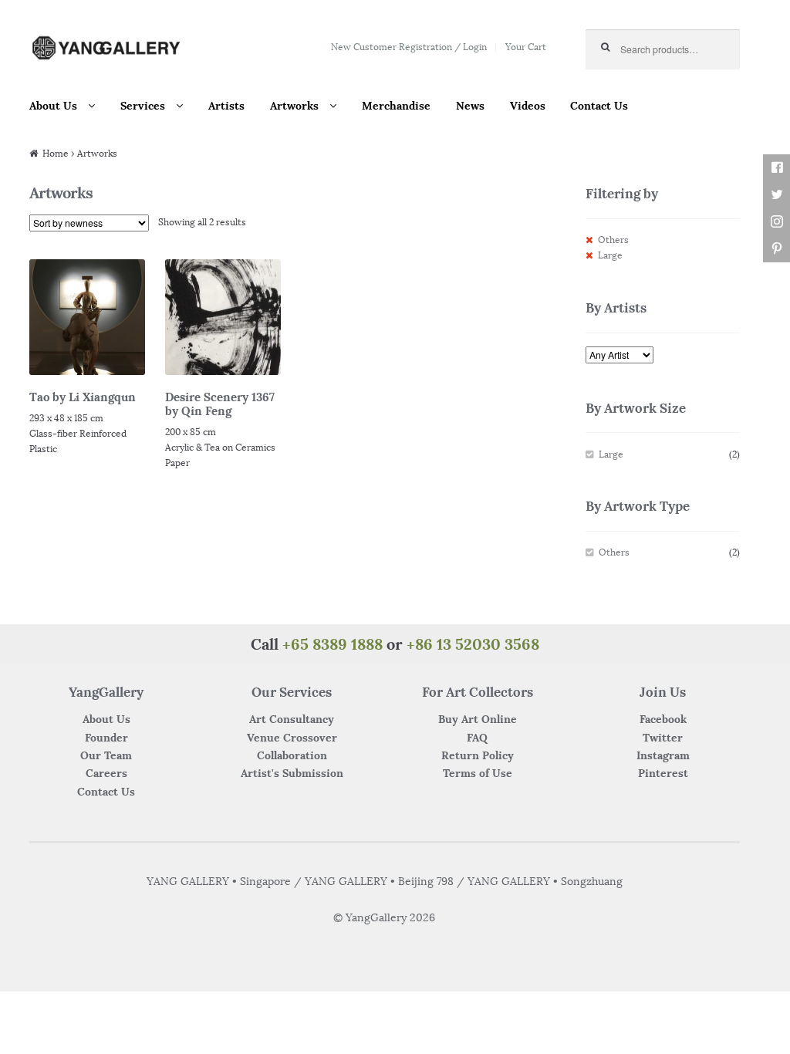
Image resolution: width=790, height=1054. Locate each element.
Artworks (294, 106)
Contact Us (599, 106)
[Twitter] (776, 194)
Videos (527, 106)
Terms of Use (477, 773)
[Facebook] (776, 167)
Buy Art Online (477, 719)
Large (610, 255)
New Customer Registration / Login (409, 46)
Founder (106, 738)
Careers (106, 773)
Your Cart (525, 46)
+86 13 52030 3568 (473, 644)
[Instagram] (776, 221)
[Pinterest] (776, 248)
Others (613, 239)
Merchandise (396, 106)
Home (55, 153)
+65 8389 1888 (332, 644)
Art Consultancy (291, 719)
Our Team (106, 755)
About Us (53, 106)
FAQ (477, 738)
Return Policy (477, 755)
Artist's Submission (292, 773)
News (470, 106)
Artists (226, 106)
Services (142, 106)
